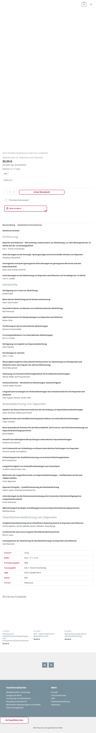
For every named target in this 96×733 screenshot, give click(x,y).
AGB (53, 698)
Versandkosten (20, 165)
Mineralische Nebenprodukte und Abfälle (23, 705)
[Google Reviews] (51, 665)
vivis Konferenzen (58, 695)
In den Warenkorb (42, 192)
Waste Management (15, 708)
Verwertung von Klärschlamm (18, 698)
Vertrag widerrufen (14, 720)
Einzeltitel (11, 153)
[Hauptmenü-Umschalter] (91, 4)
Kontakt (54, 692)
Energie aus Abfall (13, 695)
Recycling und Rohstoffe (16, 701)
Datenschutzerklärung (60, 701)
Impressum (55, 705)
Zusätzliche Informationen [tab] (29, 225)
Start (4, 153)
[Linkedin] (44, 665)
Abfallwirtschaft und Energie (18, 692)
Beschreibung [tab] (8, 225)
